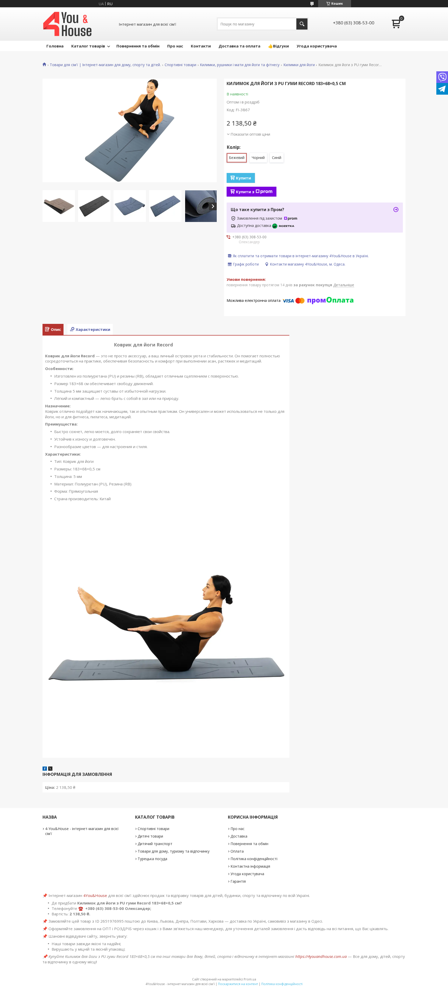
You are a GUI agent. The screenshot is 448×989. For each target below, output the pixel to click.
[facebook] (45, 769)
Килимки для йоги (299, 64)
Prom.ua (250, 979)
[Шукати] (301, 24)
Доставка (238, 836)
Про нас (175, 45)
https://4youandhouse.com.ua (321, 956)
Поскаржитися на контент (238, 984)
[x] (50, 769)
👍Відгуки (278, 45)
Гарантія (238, 881)
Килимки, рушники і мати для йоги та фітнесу (239, 64)
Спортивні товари (180, 64)
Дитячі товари (150, 836)
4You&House (95, 895)
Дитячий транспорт (155, 843)
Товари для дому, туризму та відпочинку (173, 851)
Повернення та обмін (137, 45)
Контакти (201, 45)
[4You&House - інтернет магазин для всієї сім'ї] (67, 24)
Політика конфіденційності (253, 858)
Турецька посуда (152, 858)
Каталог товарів (88, 45)
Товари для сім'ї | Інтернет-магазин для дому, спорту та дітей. (105, 64)
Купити (243, 177)
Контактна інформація (250, 866)
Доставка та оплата (239, 45)
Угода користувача (317, 45)
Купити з (245, 191)
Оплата (237, 851)
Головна (55, 45)
